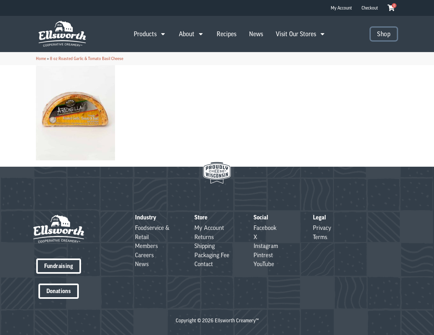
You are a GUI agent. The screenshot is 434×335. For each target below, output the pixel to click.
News (256, 33)
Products (145, 33)
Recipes (226, 33)
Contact (203, 263)
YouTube (264, 263)
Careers (144, 254)
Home (41, 58)
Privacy (322, 227)
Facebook (265, 227)
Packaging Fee (211, 254)
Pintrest (263, 254)
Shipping (204, 245)
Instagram (266, 245)
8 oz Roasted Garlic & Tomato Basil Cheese (86, 58)
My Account (341, 7)
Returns (204, 236)
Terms (320, 236)
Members (146, 245)
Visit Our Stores (296, 33)
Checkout (370, 7)
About (186, 33)
